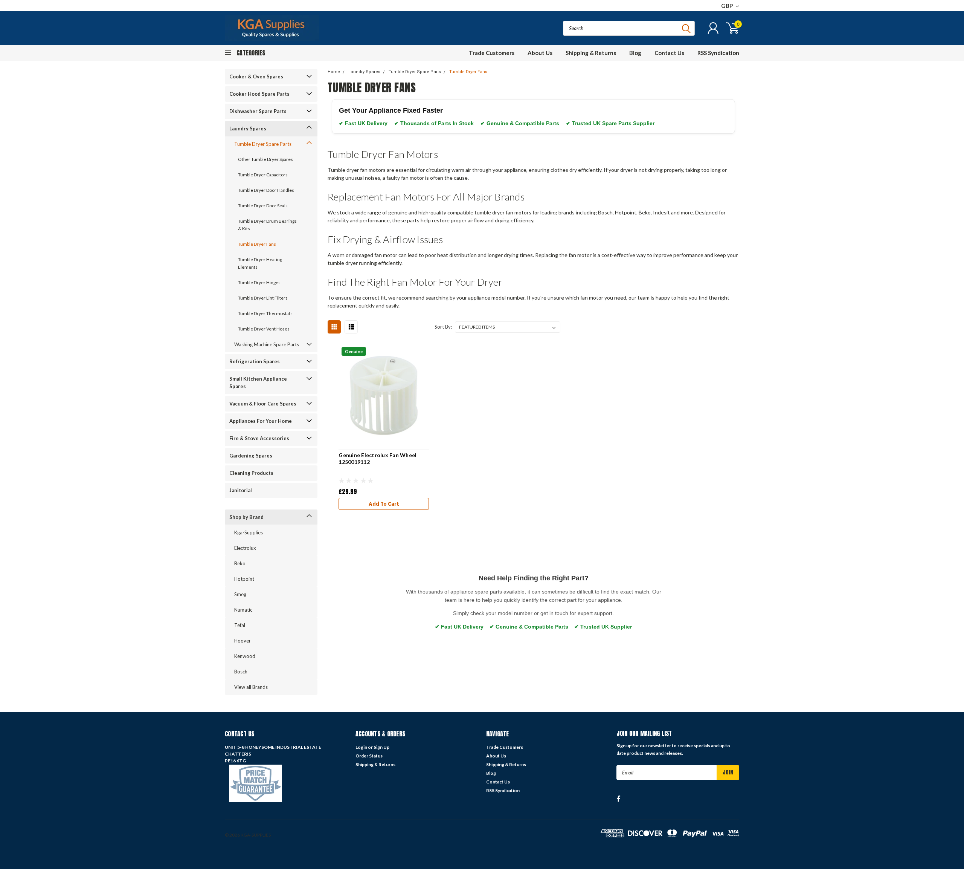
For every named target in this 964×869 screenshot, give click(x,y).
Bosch (240, 672)
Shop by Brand (246, 517)
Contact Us (669, 52)
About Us (540, 52)
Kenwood (244, 656)
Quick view (384, 394)
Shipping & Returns (591, 52)
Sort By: (443, 327)
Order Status (369, 756)
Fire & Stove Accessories (259, 438)
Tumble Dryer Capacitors (263, 174)
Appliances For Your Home (260, 421)
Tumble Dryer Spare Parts (262, 144)
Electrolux (245, 548)
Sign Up (381, 747)
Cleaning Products (251, 473)
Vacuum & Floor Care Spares (262, 404)
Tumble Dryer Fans (257, 244)
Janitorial (240, 490)
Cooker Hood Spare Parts (259, 94)
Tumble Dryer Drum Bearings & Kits (267, 224)
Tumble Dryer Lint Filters (263, 298)
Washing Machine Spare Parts (266, 344)
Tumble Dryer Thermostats (265, 313)
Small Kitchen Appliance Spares (258, 382)
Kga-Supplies (248, 532)
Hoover (242, 641)
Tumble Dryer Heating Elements (260, 263)
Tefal (239, 625)
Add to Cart (384, 503)
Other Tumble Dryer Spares (265, 159)
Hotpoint (244, 579)
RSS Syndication (718, 52)
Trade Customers (491, 52)
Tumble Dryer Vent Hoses (264, 329)
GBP (727, 5)
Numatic (243, 610)
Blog (635, 52)
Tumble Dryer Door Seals (263, 205)
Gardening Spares (250, 456)
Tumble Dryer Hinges (259, 282)
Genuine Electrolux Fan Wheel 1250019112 (377, 458)
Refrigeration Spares (254, 361)
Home (334, 71)
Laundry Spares (247, 128)
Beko (240, 563)
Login (361, 747)
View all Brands (251, 687)
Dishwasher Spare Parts (258, 111)
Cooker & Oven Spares (256, 76)
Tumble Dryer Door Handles (266, 190)
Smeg (240, 594)
